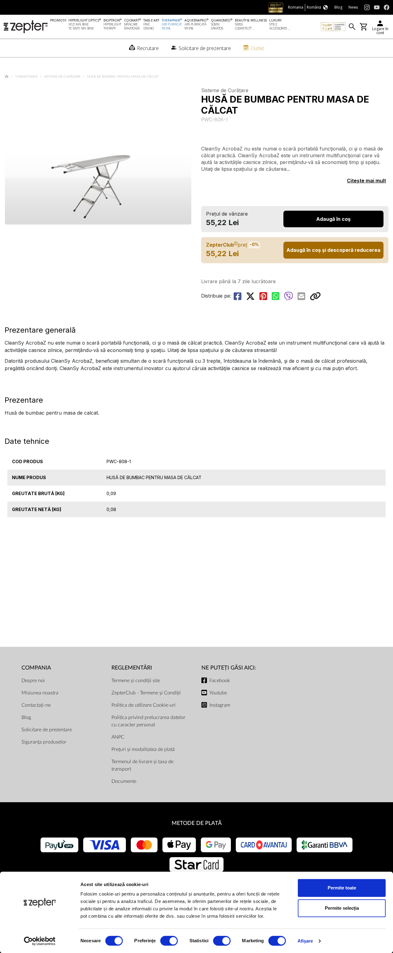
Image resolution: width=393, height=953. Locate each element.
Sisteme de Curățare (62, 76)
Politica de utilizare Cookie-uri (143, 705)
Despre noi (33, 680)
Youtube (218, 692)
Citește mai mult (366, 181)
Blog (26, 717)
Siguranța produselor (43, 742)
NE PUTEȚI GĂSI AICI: (228, 667)
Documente (123, 781)
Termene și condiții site (135, 680)
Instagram (219, 705)
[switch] (169, 941)
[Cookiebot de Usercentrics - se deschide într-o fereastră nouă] (40, 941)
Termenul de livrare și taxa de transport (142, 765)
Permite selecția (342, 908)
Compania (36, 667)
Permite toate (342, 887)
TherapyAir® (27, 76)
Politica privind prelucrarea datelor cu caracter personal (148, 721)
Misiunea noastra (39, 692)
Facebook (219, 680)
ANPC (117, 737)
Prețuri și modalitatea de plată (143, 749)
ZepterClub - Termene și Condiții (146, 692)
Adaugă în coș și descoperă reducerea (333, 250)
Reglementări (131, 667)
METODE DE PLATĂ (197, 823)
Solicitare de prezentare (46, 729)
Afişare (305, 940)
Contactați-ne (36, 705)
